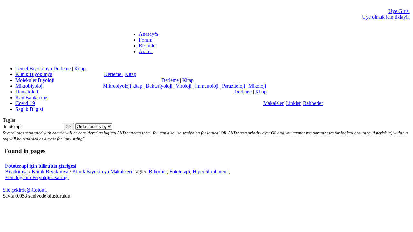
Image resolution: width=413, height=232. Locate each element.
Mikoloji (257, 86)
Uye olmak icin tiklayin (386, 17)
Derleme (62, 68)
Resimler (148, 45)
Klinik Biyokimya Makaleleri (102, 171)
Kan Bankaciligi (32, 97)
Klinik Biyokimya (33, 74)
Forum (145, 40)
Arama (146, 51)
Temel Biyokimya (33, 68)
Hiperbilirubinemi (211, 171)
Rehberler (313, 103)
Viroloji (184, 86)
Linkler (293, 103)
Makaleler (273, 103)
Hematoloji (26, 91)
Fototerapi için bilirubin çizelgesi (40, 166)
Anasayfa (148, 34)
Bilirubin (158, 171)
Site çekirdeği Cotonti (25, 190)
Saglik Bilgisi (29, 109)
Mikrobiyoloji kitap (123, 86)
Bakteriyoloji (160, 86)
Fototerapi (179, 171)
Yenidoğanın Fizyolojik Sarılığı (37, 177)
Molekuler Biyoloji (34, 80)
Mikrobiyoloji (29, 86)
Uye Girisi (399, 11)
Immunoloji (207, 86)
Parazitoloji (234, 86)
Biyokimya (16, 171)
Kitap (80, 68)
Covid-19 (25, 103)
